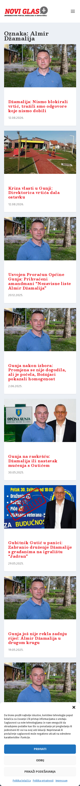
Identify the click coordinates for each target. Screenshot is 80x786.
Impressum (61, 780)
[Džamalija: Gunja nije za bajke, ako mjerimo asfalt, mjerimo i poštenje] (40, 688)
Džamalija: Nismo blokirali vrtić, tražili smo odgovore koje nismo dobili (38, 106)
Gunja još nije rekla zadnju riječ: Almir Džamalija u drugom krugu (37, 638)
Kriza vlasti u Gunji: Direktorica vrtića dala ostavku (34, 192)
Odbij (40, 760)
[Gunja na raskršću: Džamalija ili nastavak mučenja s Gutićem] (40, 424)
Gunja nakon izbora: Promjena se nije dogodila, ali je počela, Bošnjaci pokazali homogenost (37, 372)
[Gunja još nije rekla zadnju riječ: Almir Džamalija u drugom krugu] (40, 602)
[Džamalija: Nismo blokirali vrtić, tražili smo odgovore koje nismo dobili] (40, 70)
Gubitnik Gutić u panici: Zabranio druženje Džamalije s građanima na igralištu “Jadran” (40, 549)
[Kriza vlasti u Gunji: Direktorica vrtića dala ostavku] (40, 156)
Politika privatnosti (43, 780)
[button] (74, 707)
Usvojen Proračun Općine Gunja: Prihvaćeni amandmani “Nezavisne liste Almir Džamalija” (39, 281)
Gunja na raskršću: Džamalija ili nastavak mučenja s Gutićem (33, 461)
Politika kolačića (22, 780)
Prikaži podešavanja (40, 771)
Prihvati (40, 749)
